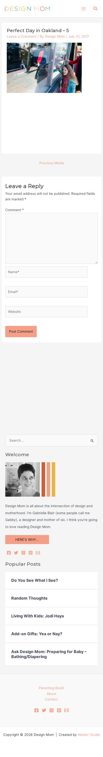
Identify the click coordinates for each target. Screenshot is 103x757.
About (51, 694)
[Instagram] (23, 553)
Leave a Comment (21, 36)
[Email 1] (66, 710)
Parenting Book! (51, 688)
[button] (96, 9)
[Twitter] (16, 553)
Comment (14, 210)
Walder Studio (89, 735)
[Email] (38, 553)
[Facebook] (9, 553)
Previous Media (51, 163)
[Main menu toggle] (83, 9)
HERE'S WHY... (27, 540)
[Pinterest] (30, 553)
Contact (51, 699)
